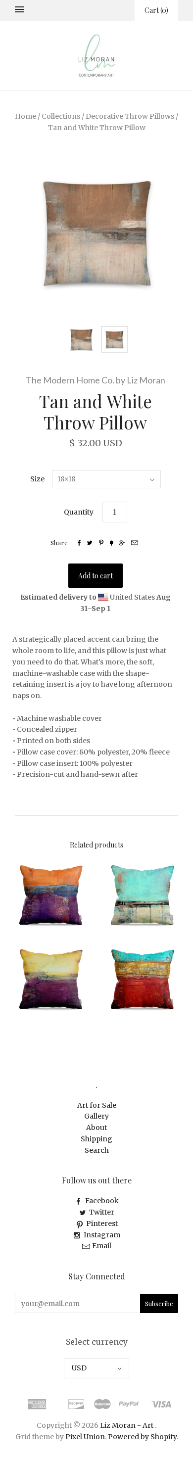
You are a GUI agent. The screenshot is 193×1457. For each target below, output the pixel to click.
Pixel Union (85, 1436)
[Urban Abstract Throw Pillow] (142, 895)
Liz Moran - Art (126, 1425)
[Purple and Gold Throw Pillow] (50, 979)
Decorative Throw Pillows (130, 116)
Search (97, 1150)
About (96, 1127)
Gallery (96, 1116)
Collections (61, 116)
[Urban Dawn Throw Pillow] (50, 895)
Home (25, 116)
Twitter (101, 1212)
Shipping (96, 1138)
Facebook (102, 1200)
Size (37, 478)
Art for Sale (96, 1105)
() (156, 10)
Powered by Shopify (142, 1436)
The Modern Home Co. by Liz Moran (95, 380)
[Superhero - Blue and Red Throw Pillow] (142, 979)
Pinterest (102, 1223)
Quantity (79, 512)
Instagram (102, 1234)
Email (101, 1245)
